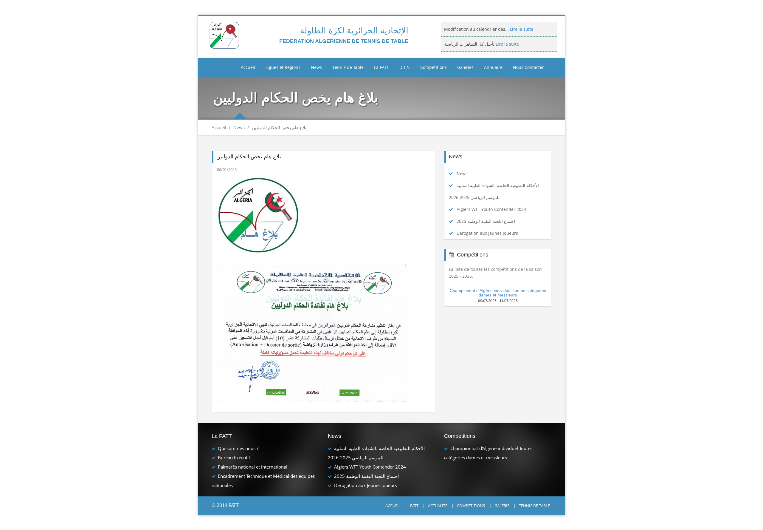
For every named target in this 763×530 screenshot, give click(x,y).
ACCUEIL (393, 505)
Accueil (248, 67)
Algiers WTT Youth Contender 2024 (491, 209)
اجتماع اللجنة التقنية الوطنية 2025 (486, 221)
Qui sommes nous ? (238, 448)
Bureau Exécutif (234, 458)
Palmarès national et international (252, 467)
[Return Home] (225, 35)
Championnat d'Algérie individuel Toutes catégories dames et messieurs (498, 292)
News (239, 127)
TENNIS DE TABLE (534, 505)
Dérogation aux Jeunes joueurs (487, 233)
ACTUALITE (437, 505)
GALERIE (501, 505)
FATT (414, 505)
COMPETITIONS (471, 505)
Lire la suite (506, 29)
